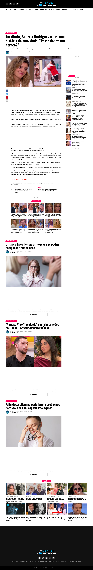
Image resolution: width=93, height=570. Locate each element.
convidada (35, 183)
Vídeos (81, 9)
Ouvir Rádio (21, 9)
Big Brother (51, 9)
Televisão (16, 184)
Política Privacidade (74, 9)
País (26, 9)
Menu (15, 9)
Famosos (36, 9)
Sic (12, 184)
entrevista (46, 183)
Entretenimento (43, 9)
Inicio (11, 9)
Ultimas (58, 9)
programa (56, 183)
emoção (41, 183)
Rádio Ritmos (15, 53)
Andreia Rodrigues (27, 183)
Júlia (52, 183)
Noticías (31, 9)
